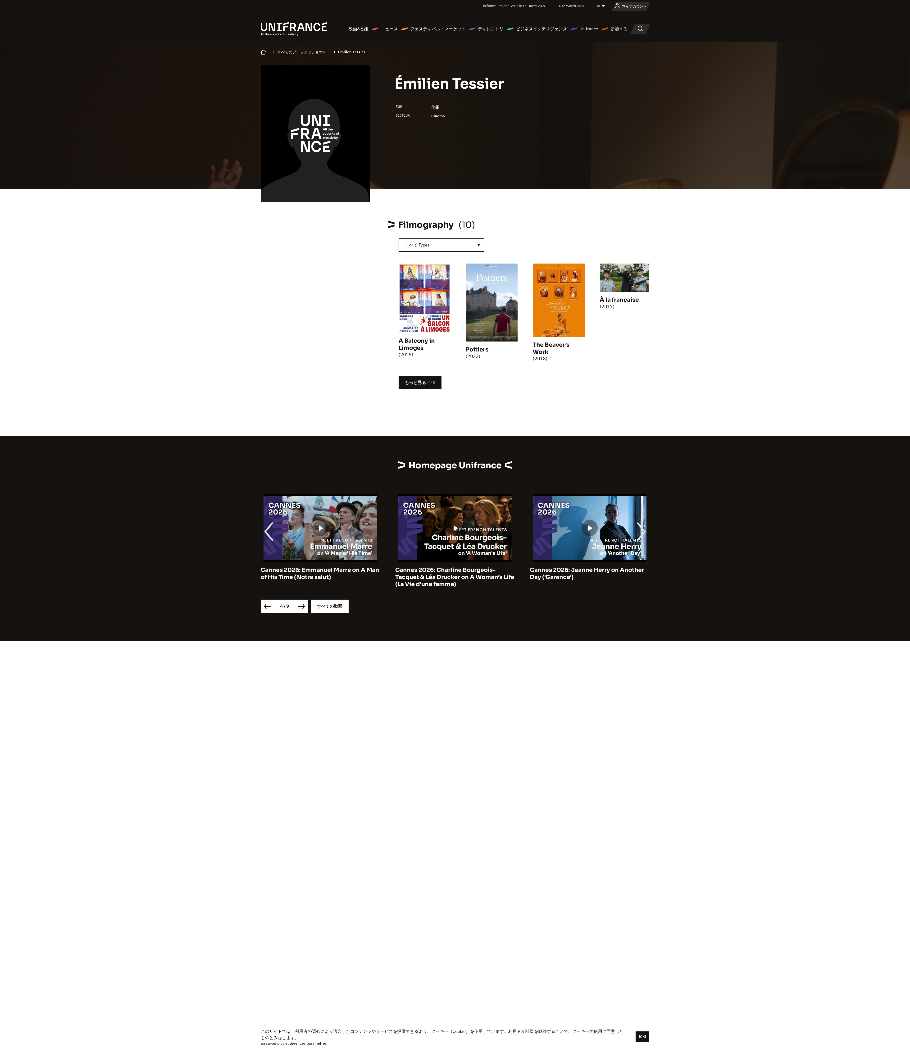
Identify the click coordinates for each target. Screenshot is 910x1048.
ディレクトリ (491, 29)
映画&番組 (359, 29)
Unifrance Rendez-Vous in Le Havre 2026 (514, 6)
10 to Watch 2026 (571, 6)
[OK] (642, 1036)
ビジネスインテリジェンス (541, 29)
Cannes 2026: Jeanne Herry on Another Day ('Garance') (452, 573)
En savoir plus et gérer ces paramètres (294, 1043)
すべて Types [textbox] (417, 245)
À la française (619, 299)
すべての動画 (329, 606)
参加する (619, 29)
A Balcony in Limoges (417, 344)
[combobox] (441, 245)
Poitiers (477, 349)
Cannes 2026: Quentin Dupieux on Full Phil (585, 573)
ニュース (389, 29)
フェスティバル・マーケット (438, 29)
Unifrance (588, 29)
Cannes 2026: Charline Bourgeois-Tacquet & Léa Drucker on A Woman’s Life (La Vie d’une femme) (320, 577)
